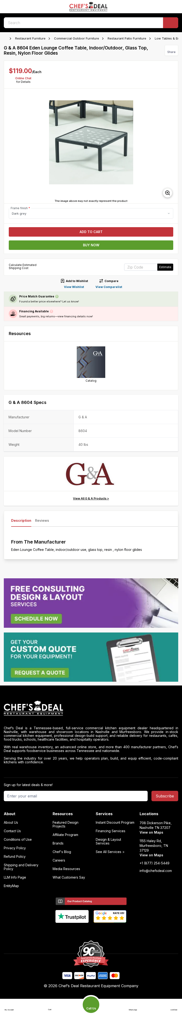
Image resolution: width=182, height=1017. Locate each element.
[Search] (170, 22)
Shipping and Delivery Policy (21, 867)
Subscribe (165, 796)
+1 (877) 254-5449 (154, 863)
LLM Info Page (15, 877)
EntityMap (11, 886)
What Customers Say (69, 877)
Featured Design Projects (65, 824)
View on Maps (151, 832)
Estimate (165, 267)
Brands (58, 843)
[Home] (6, 38)
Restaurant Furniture (30, 38)
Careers (59, 860)
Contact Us (12, 831)
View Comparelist (109, 287)
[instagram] (109, 931)
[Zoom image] (167, 193)
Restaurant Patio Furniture (127, 38)
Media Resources (66, 869)
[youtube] (82, 931)
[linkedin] (100, 931)
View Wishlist (74, 287)
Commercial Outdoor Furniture (76, 38)
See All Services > (110, 852)
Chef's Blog (62, 852)
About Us (11, 822)
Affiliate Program (65, 835)
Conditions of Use (18, 839)
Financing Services (110, 831)
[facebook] (72, 931)
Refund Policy (15, 856)
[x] (91, 931)
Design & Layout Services (108, 841)
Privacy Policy (15, 848)
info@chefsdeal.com (156, 871)
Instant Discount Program (115, 822)
